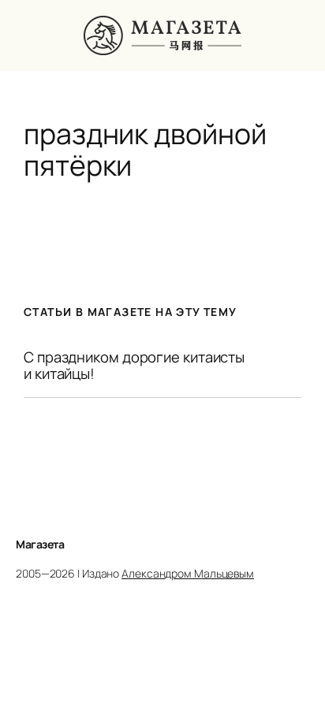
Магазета (40, 544)
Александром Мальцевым (187, 573)
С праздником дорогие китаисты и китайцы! (134, 365)
